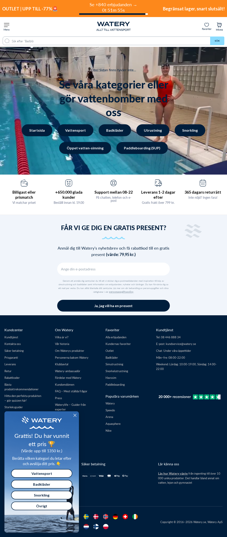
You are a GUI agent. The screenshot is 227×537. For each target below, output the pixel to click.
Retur (8, 371)
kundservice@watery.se (181, 344)
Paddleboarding (115, 384)
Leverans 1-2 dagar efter (158, 195)
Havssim (111, 377)
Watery (110, 403)
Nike (109, 430)
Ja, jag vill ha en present (113, 306)
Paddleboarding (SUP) (142, 148)
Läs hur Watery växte (173, 473)
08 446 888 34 (171, 337)
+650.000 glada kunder (68, 195)
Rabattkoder (12, 377)
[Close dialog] (75, 415)
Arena (109, 417)
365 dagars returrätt (202, 192)
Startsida (37, 130)
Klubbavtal (61, 364)
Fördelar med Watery (68, 377)
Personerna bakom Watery (71, 357)
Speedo (110, 410)
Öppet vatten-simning (85, 148)
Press (58, 398)
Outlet (110, 350)
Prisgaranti (11, 357)
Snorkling (190, 130)
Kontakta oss (12, 344)
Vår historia (62, 344)
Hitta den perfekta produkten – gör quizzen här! (22, 398)
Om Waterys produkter (69, 350)
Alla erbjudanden (116, 337)
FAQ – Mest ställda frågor (71, 391)
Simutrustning (114, 364)
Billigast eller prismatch (24, 195)
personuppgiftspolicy (121, 292)
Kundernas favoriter (118, 344)
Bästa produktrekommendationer (21, 386)
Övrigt (41, 506)
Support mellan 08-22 (113, 192)
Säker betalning (14, 350)
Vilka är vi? (61, 337)
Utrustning (153, 130)
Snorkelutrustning (117, 371)
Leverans (10, 364)
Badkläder (114, 130)
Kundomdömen (64, 384)
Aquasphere (113, 424)
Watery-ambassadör (67, 371)
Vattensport (75, 130)
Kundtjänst (11, 337)
